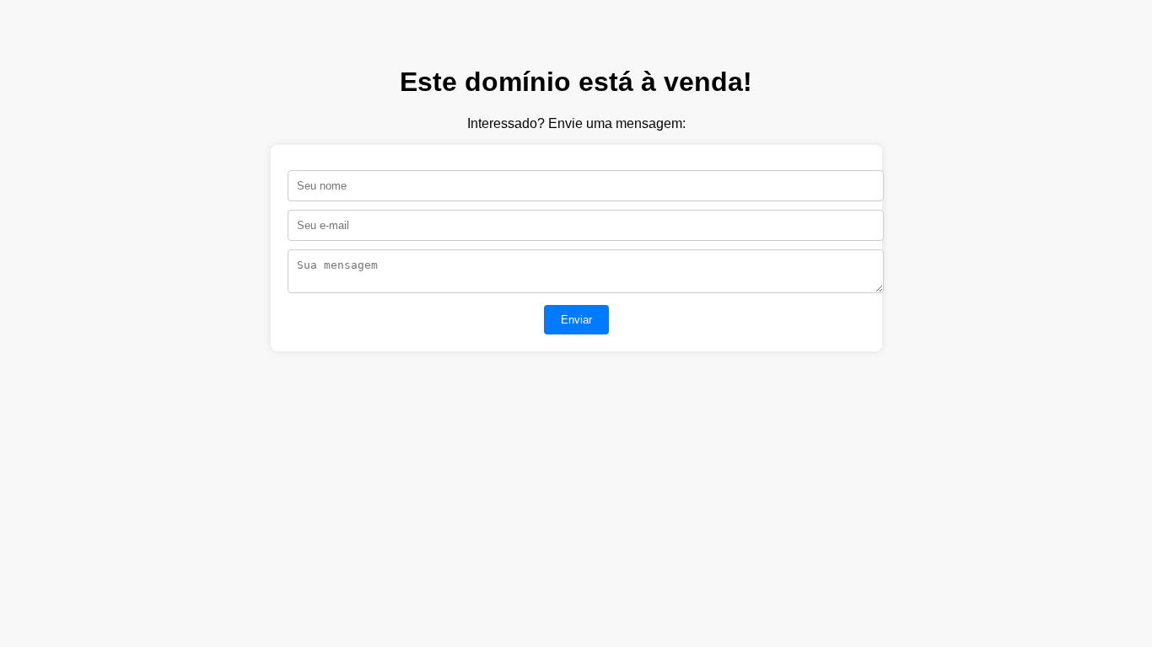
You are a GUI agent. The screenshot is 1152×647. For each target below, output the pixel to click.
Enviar (576, 319)
